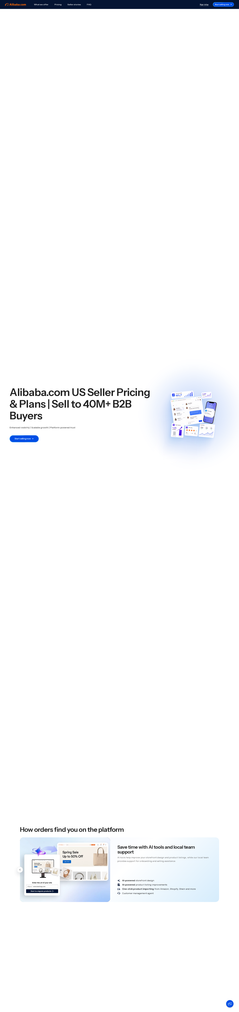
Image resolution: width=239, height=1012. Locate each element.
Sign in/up (204, 4)
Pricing (58, 4)
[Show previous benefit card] (20, 870)
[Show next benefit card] (219, 870)
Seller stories (74, 4)
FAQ (89, 4)
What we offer (41, 4)
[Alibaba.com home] (15, 4)
